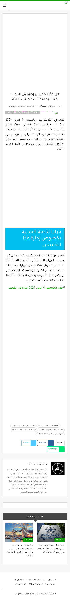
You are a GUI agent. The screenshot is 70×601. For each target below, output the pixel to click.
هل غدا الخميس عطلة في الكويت (24, 430)
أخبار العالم (59, 540)
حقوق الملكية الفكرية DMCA (42, 584)
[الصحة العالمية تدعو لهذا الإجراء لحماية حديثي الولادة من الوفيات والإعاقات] (51, 532)
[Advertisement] (35, 54)
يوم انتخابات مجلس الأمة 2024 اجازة (50, 434)
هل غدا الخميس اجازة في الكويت (51, 430)
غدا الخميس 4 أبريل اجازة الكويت (23, 426)
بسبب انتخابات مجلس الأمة (48, 426)
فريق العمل (20, 584)
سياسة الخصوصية (36, 580)
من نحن (52, 580)
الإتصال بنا (19, 580)
